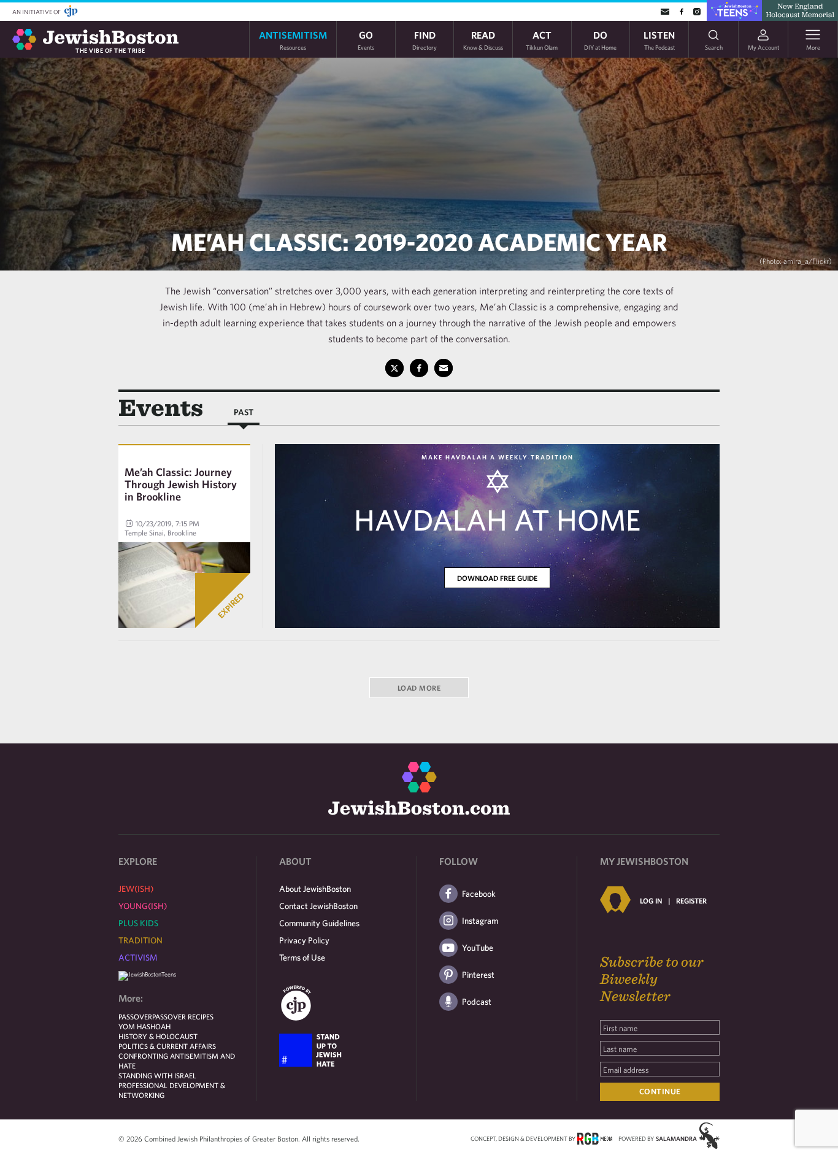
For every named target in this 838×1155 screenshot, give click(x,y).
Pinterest (478, 975)
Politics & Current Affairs (167, 1046)
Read (483, 39)
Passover (135, 1016)
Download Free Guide (497, 578)
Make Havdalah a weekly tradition (497, 457)
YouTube (477, 948)
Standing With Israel (157, 1075)
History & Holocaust (158, 1036)
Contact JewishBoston (318, 906)
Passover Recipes (182, 1016)
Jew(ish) (135, 889)
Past (243, 412)
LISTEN (659, 39)
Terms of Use (302, 957)
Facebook (479, 894)
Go (366, 39)
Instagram (480, 921)
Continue (660, 1091)
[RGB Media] (594, 1137)
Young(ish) (142, 906)
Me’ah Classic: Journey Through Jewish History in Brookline (181, 484)
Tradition (140, 940)
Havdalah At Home (497, 519)
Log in (651, 900)
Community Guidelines (319, 923)
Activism (138, 957)
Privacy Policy (304, 940)
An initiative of (37, 11)
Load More (419, 687)
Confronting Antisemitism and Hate (176, 1060)
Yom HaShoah (144, 1026)
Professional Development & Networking (171, 1090)
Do (600, 39)
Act (542, 39)
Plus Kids (138, 923)
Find (424, 39)
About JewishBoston (315, 889)
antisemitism (293, 39)
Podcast (476, 1002)
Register (691, 900)
